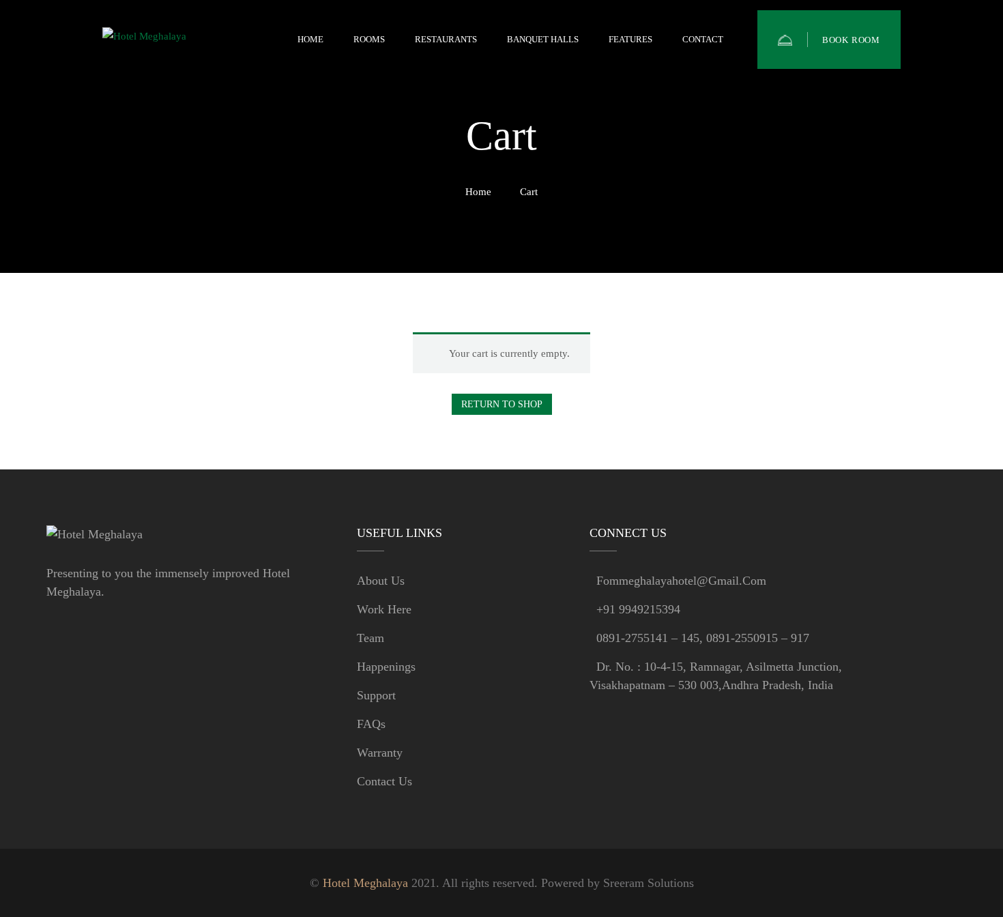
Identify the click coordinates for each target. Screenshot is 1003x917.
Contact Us (384, 781)
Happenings (386, 666)
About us (381, 580)
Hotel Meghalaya (365, 883)
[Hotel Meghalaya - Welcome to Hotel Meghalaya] (170, 40)
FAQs (371, 724)
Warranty (380, 752)
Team (370, 638)
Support (376, 695)
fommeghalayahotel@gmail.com (681, 580)
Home (478, 191)
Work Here (384, 609)
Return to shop (501, 404)
